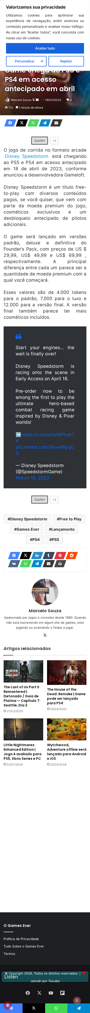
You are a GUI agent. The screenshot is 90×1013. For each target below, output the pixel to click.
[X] (20, 123)
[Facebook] (9, 123)
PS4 (36, 539)
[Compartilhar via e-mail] (55, 123)
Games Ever (28, 529)
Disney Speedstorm (28, 519)
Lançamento (63, 529)
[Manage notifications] (77, 1000)
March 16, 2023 (32, 478)
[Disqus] (45, 839)
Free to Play (70, 519)
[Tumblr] (47, 555)
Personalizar (24, 61)
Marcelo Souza (21, 100)
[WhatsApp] (32, 123)
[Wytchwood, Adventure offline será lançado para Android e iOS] (67, 729)
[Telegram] (43, 123)
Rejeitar (66, 61)
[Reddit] (70, 555)
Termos (9, 954)
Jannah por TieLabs (45, 981)
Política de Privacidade (21, 939)
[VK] (13, 563)
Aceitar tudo (45, 48)
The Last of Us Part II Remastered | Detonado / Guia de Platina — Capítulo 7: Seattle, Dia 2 (22, 696)
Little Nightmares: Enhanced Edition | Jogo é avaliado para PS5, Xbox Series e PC (23, 752)
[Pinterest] (59, 555)
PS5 (55, 539)
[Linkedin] (36, 555)
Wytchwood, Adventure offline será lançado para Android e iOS (66, 752)
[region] (45, 35)
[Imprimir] (59, 563)
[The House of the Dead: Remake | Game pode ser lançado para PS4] (67, 672)
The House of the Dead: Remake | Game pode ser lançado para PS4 (66, 696)
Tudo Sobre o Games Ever (24, 946)
